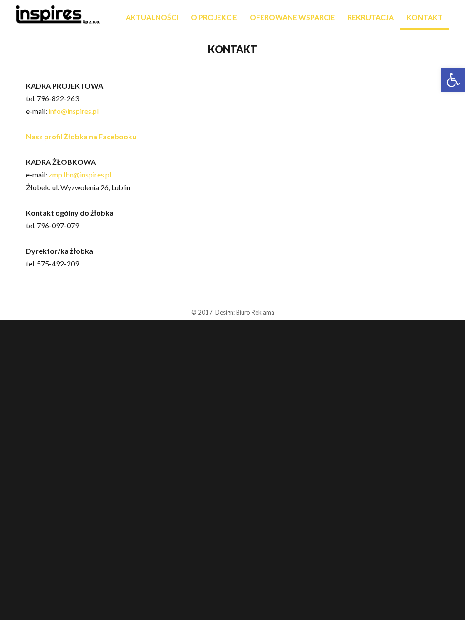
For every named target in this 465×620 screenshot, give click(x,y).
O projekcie (214, 17)
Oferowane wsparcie (292, 17)
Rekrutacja (370, 17)
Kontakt (424, 17)
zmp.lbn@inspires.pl (80, 174)
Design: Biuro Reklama (244, 312)
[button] (453, 80)
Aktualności (152, 17)
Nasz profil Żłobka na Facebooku (81, 136)
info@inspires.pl (74, 111)
